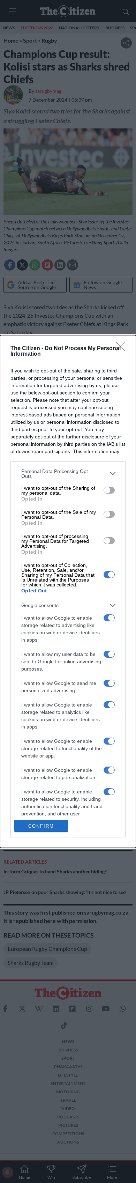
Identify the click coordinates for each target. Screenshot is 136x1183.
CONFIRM (41, 826)
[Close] (122, 348)
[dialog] (68, 591)
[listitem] (68, 474)
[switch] (109, 490)
